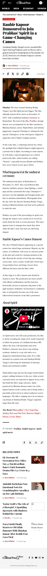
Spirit (38, 428)
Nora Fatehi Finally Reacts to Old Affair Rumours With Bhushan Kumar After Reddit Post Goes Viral (15, 531)
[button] (5, 2)
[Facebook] (29, 557)
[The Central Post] (23, 3)
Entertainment (9, 19)
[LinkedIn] (42, 557)
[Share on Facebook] (8, 74)
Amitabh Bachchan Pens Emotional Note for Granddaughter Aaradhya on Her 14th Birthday (16, 488)
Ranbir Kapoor (28, 428)
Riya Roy (8, 518)
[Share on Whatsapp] (17, 74)
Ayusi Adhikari (13, 66)
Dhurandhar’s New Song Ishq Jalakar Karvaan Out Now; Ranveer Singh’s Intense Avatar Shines (22, 413)
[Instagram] (39, 557)
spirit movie (8, 432)
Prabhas (33, 120)
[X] (32, 557)
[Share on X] (13, 74)
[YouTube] (36, 557)
